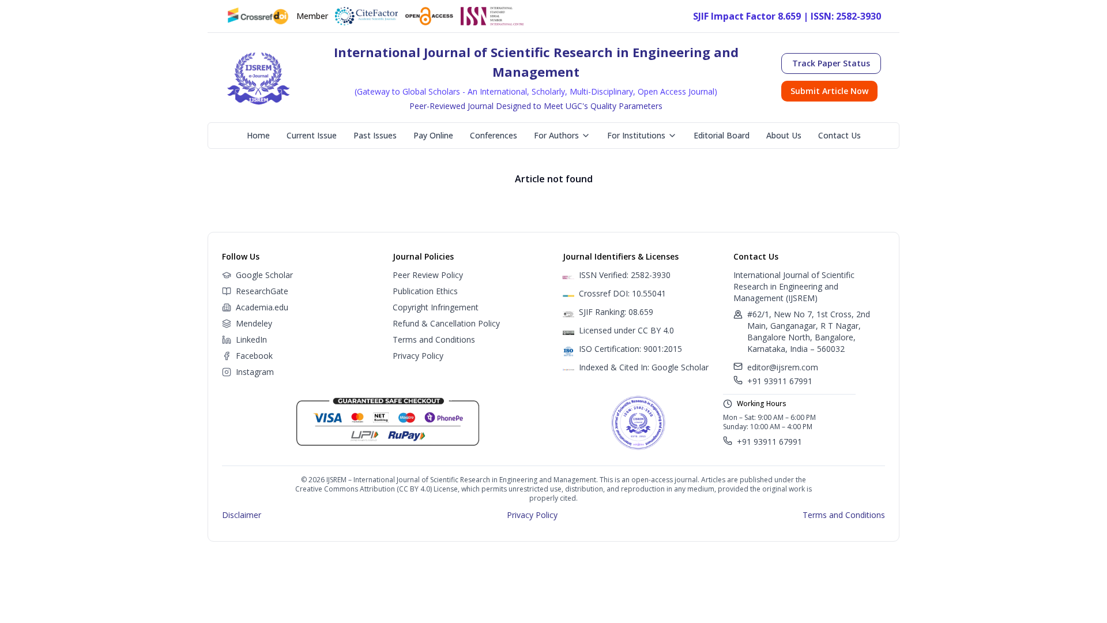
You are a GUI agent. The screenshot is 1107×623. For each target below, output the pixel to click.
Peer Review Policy (428, 274)
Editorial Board (722, 135)
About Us (783, 135)
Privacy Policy (418, 355)
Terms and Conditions (434, 339)
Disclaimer (241, 514)
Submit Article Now (829, 90)
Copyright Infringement (436, 307)
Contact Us (839, 135)
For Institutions (636, 135)
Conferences (493, 135)
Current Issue (312, 135)
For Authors (556, 135)
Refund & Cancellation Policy (446, 323)
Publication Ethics (425, 291)
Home (258, 135)
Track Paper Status (831, 63)
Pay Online (433, 135)
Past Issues (375, 135)
